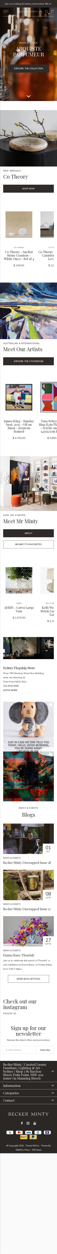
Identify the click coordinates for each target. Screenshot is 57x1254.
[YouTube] (34, 1123)
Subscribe (45, 1049)
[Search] (46, 11)
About (28, 533)
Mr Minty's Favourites (28, 544)
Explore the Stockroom (28, 361)
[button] (6, 11)
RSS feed (36, 1150)
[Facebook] (22, 1123)
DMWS (19, 1150)
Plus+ (27, 1150)
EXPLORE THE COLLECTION (28, 68)
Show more (10, 690)
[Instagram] (28, 1123)
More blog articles (28, 978)
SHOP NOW (28, 188)
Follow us (9, 1013)
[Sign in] (40, 11)
